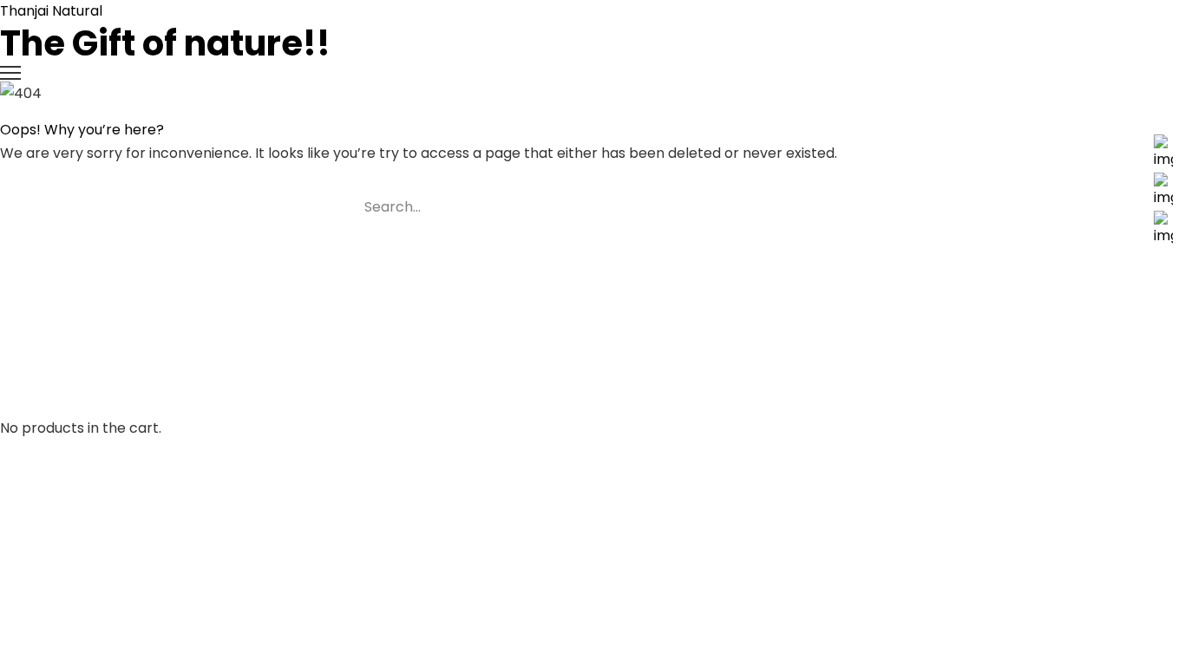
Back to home (66, 256)
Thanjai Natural (165, 32)
